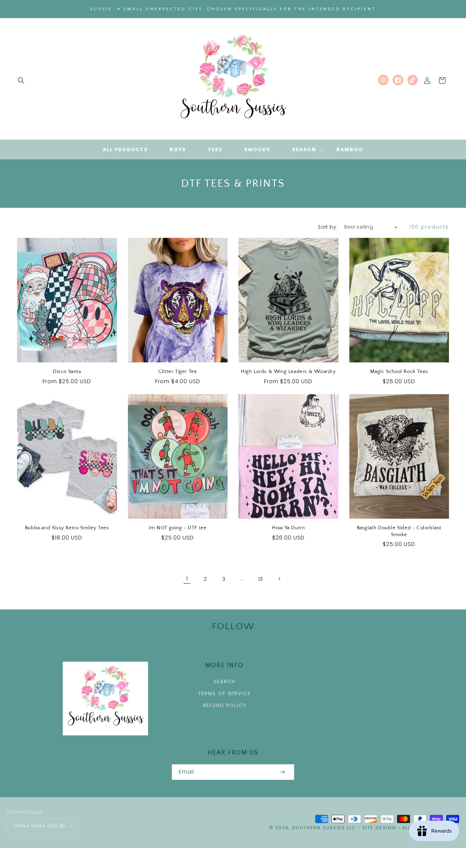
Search (224, 681)
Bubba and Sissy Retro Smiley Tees (67, 528)
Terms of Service (224, 693)
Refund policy (224, 705)
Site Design (379, 827)
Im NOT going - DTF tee (177, 528)
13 (260, 579)
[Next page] (279, 578)
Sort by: (327, 227)
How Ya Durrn (288, 528)
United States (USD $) (39, 825)
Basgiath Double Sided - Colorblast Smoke (399, 531)
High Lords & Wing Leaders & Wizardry (288, 371)
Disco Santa (67, 371)
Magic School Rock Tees (399, 371)
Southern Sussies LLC (324, 827)
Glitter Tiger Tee (177, 371)
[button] (21, 80)
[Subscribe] (282, 772)
